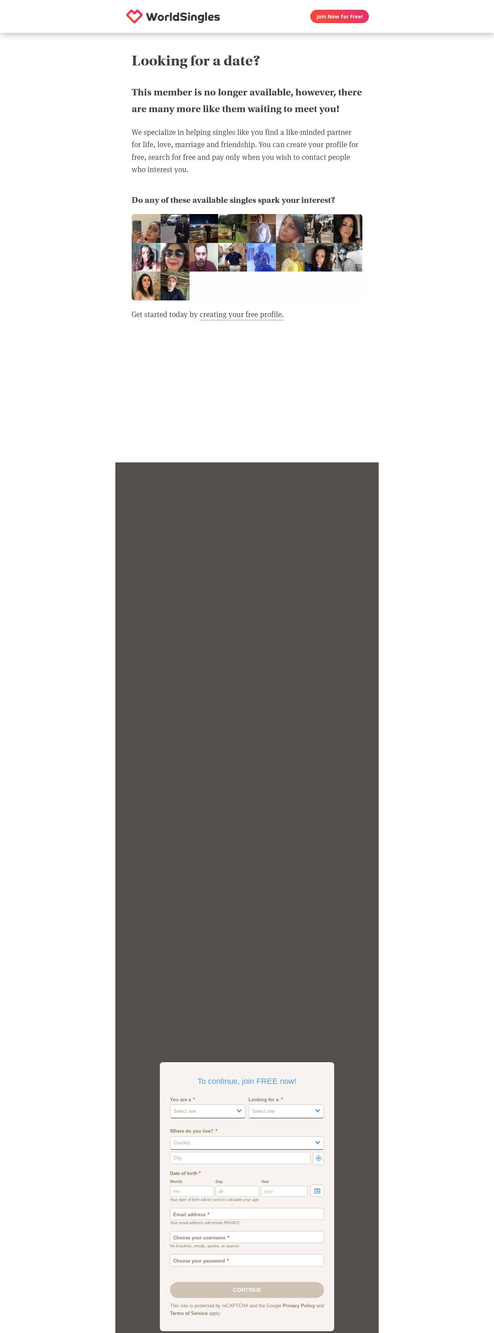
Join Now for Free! (339, 16)
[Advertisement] (247, 395)
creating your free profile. (242, 314)
